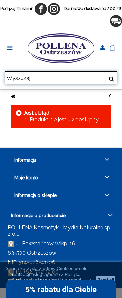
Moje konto (26, 177)
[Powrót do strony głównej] (13, 97)
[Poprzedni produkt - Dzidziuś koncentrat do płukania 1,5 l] (110, 95)
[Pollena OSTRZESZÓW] (61, 48)
